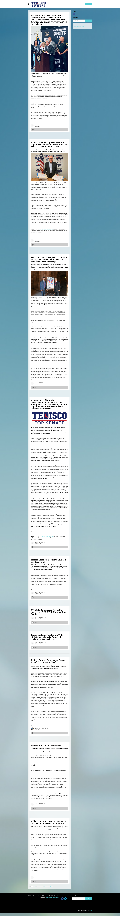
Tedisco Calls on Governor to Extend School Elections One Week (48, 661)
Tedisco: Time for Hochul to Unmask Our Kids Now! (48, 561)
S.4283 (39, 103)
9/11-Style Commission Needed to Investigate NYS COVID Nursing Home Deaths (49, 612)
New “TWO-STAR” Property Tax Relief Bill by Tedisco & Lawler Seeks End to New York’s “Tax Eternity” (49, 259)
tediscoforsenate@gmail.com (52, 897)
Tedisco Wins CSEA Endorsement (46, 746)
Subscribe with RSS (79, 26)
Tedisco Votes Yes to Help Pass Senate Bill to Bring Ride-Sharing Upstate (48, 822)
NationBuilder (89, 909)
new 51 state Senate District (46, 229)
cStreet (90, 910)
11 (50, 886)
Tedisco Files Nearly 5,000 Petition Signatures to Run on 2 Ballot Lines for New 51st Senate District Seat (49, 144)
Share (35, 129)
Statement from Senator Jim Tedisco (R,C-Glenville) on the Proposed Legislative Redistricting (48, 637)
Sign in (29, 909)
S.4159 (43, 844)
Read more (33, 121)
